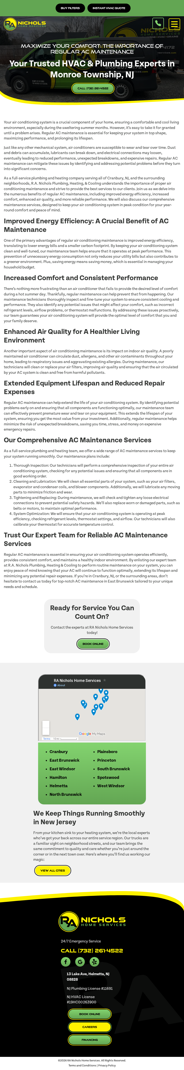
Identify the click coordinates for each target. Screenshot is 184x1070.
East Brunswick (64, 760)
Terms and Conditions (82, 1065)
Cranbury (59, 751)
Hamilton (58, 777)
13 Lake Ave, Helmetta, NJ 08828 (88, 976)
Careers (89, 1027)
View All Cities (52, 870)
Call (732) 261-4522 (93, 88)
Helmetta (59, 786)
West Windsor (111, 786)
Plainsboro (107, 751)
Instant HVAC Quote (109, 8)
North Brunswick (66, 794)
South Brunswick (113, 769)
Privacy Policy (107, 1065)
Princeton (106, 760)
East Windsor (62, 769)
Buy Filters (70, 8)
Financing (90, 1039)
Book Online (93, 643)
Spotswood (108, 777)
